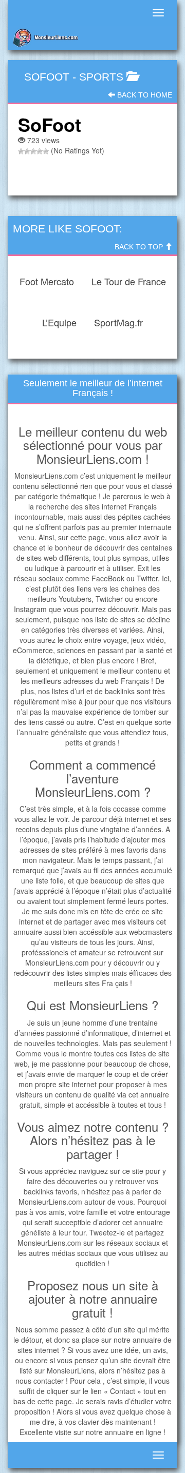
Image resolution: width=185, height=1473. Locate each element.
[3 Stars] (33, 151)
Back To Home (143, 95)
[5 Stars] (46, 151)
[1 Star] (21, 151)
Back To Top (140, 247)
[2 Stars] (27, 151)
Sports (101, 77)
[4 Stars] (39, 151)
